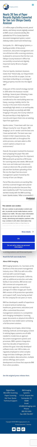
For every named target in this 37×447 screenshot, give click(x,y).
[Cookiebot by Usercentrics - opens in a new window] (26, 199)
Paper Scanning (10, 395)
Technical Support (10, 401)
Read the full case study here (14, 257)
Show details (26, 232)
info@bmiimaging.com (27, 406)
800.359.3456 (26, 411)
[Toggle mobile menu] (33, 5)
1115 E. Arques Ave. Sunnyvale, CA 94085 (26, 398)
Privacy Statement (20, 424)
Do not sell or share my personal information (18, 246)
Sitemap (29, 424)
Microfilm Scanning (10, 393)
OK (18, 238)
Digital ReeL (10, 390)
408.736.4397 (28, 414)
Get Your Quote (10, 398)
